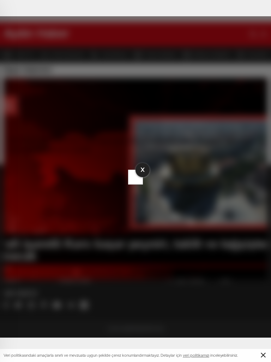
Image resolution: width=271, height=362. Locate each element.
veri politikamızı (196, 355)
